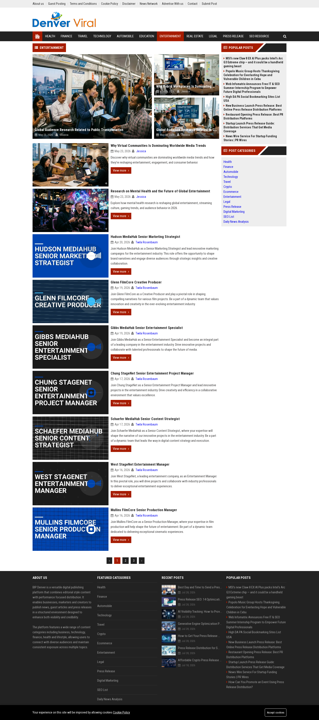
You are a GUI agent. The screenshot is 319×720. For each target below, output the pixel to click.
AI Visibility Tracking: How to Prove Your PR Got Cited (200, 612)
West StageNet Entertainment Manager (140, 464)
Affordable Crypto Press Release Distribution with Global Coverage (200, 660)
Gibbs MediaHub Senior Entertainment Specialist (147, 328)
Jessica (141, 151)
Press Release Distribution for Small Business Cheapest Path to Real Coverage (200, 648)
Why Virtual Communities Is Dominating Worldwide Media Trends (158, 146)
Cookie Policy (121, 712)
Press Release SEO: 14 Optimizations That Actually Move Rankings (200, 599)
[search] (284, 36)
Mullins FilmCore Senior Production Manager (144, 510)
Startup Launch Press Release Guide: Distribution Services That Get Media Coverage (249, 127)
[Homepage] (37, 36)
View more (119, 170)
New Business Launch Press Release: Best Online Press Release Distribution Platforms (253, 107)
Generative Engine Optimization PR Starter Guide (200, 624)
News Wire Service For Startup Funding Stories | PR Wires (250, 138)
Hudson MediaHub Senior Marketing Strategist (145, 237)
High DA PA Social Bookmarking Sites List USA (252, 98)
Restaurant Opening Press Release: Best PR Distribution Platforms (253, 116)
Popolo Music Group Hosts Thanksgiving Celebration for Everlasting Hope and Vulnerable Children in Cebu (252, 75)
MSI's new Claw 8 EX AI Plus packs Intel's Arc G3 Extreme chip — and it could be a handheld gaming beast (253, 62)
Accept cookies (275, 712)
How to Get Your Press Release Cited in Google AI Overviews (200, 636)
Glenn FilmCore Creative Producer (136, 282)
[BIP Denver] (64, 19)
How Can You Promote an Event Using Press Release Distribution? (255, 684)
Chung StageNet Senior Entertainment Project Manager (152, 373)
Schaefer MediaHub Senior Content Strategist (145, 419)
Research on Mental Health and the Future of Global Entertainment (160, 191)
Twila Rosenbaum (147, 242)
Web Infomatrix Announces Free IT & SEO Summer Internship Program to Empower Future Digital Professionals (252, 87)
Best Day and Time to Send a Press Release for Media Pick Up (200, 587)
